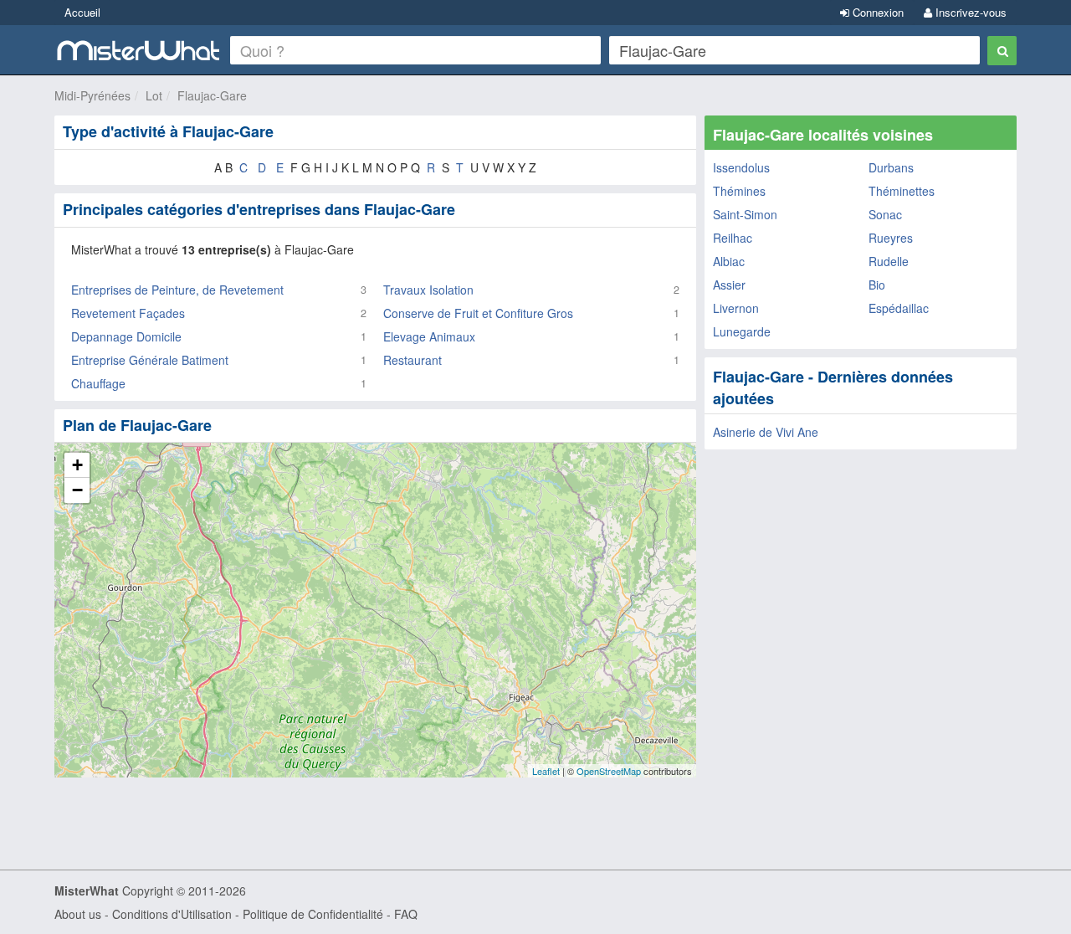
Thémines (739, 190)
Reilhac (732, 237)
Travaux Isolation (428, 289)
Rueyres (891, 237)
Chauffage (98, 383)
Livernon (736, 308)
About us (77, 914)
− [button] (77, 490)
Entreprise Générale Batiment (149, 360)
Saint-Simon (745, 214)
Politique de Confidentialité (313, 914)
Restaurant (412, 360)
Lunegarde (742, 331)
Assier (729, 284)
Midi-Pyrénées (92, 95)
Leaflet (546, 770)
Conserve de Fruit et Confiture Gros (478, 313)
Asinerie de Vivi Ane (765, 431)
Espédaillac (899, 308)
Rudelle (889, 261)
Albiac (729, 261)
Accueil (82, 12)
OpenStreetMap (608, 770)
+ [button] (77, 464)
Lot (154, 95)
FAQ (406, 914)
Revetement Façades (128, 313)
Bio (877, 284)
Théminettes (902, 190)
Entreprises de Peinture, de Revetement (177, 289)
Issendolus (741, 167)
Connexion (876, 12)
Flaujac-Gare (212, 95)
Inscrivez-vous (969, 12)
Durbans (891, 167)
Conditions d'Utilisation (172, 914)
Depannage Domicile (126, 336)
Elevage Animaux (429, 336)
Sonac (885, 214)
